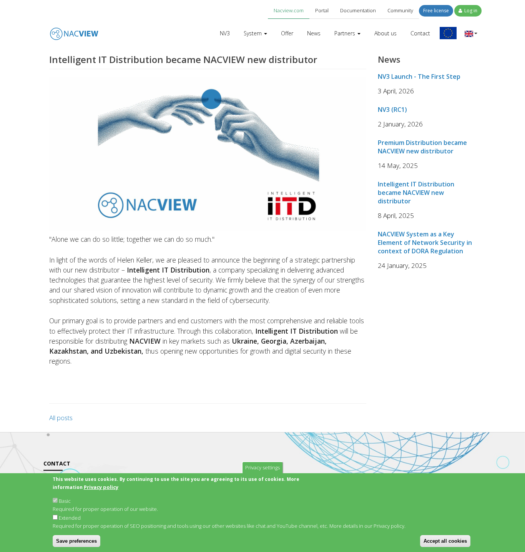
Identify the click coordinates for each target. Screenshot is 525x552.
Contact (420, 33)
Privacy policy (101, 487)
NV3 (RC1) (392, 109)
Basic (65, 500)
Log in (470, 10)
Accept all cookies (445, 541)
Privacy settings (262, 467)
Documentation (358, 10)
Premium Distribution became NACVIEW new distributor (422, 146)
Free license (436, 10)
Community (400, 10)
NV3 (225, 33)
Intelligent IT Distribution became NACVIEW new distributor (416, 192)
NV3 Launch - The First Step (419, 76)
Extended (70, 517)
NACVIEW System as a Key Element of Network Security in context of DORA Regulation (425, 242)
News (314, 33)
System (253, 33)
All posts (61, 417)
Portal (322, 10)
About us (385, 33)
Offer (287, 33)
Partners (345, 33)
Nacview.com (289, 10)
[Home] (74, 28)
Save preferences (76, 541)
